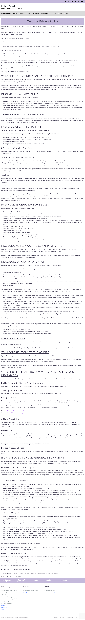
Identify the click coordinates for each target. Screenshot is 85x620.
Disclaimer (4, 605)
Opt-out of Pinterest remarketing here (17, 415)
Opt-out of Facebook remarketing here (17, 411)
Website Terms (69, 617)
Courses (21, 13)
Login (66, 13)
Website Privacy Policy (59, 617)
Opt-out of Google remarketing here (15, 413)
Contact (25, 592)
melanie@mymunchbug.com (51, 592)
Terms (2, 609)
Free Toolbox (45, 13)
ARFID (29, 13)
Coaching (36, 13)
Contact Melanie (57, 13)
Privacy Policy (4, 607)
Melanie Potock (8, 6)
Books (15, 13)
